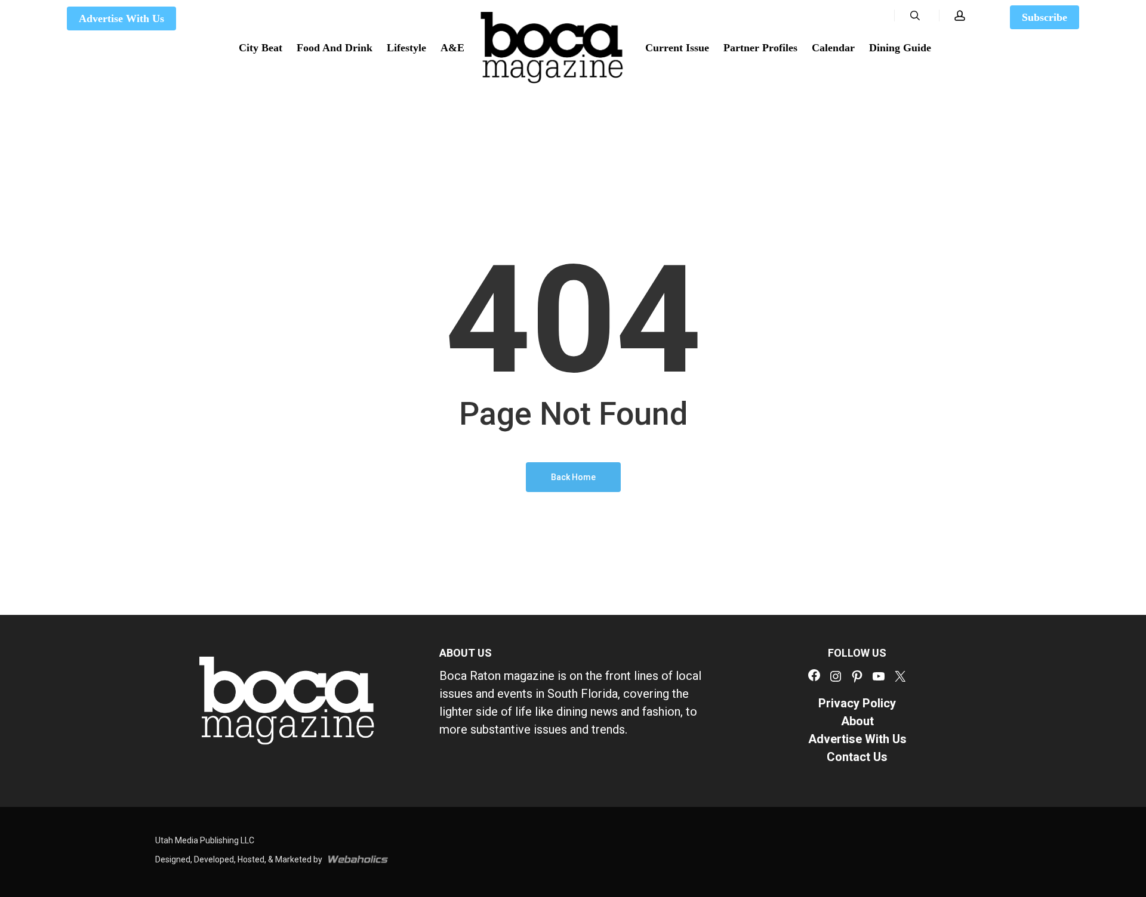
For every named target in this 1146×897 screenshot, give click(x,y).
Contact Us (857, 757)
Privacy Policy (857, 703)
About (857, 721)
